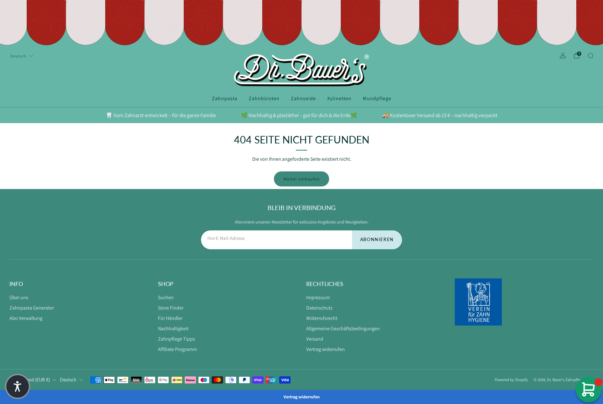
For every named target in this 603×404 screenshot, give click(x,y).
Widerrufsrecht (321, 318)
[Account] (563, 55)
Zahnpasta (224, 98)
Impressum (318, 297)
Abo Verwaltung (25, 318)
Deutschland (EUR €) (29, 379)
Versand (314, 339)
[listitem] (160, 115)
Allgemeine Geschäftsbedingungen (343, 328)
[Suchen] (590, 55)
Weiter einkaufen (301, 179)
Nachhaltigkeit (173, 328)
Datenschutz (319, 307)
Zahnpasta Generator (31, 307)
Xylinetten (339, 98)
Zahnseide (303, 98)
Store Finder (170, 307)
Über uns (18, 297)
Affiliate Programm (177, 349)
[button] (17, 386)
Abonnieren (377, 239)
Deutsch (18, 56)
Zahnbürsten (264, 98)
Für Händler (170, 318)
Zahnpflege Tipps (176, 339)
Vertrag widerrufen (325, 349)
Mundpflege (377, 98)
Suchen (166, 297)
